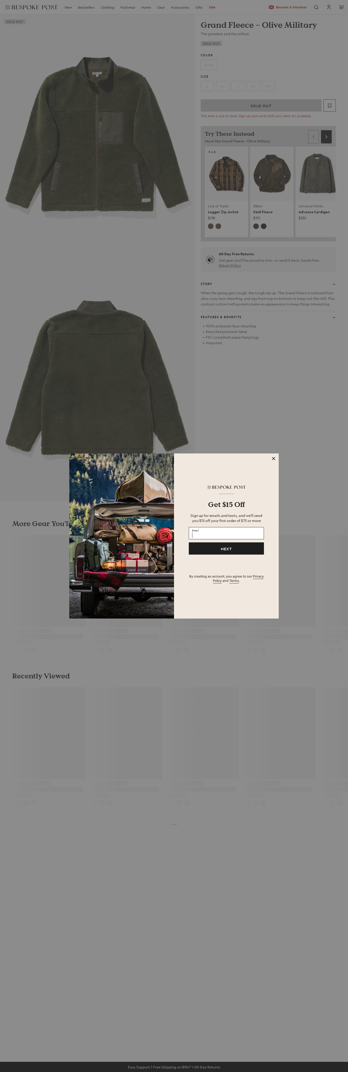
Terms (234, 580)
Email (195, 530)
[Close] (274, 458)
